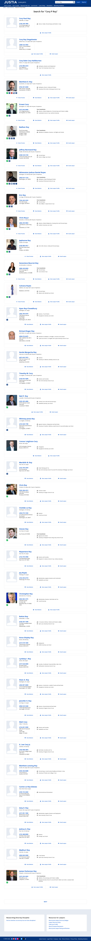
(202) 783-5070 (23, 314)
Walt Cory (23, 722)
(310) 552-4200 (23, 379)
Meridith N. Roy (25, 462)
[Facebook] (16, 939)
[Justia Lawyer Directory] (10, 2)
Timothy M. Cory (26, 373)
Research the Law (25, 5)
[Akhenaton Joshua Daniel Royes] (11, 176)
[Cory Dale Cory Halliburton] (11, 64)
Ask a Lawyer (16, 5)
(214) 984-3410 (23, 66)
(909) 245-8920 (23, 268)
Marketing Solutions (59, 5)
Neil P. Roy (23, 396)
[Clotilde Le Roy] (11, 512)
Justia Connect (42, 939)
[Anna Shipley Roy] (11, 641)
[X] (23, 939)
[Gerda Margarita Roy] (11, 356)
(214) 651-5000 (23, 727)
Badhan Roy (24, 127)
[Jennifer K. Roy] (11, 705)
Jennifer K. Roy (25, 701)
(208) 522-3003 (23, 45)
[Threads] (19, 939)
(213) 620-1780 (23, 424)
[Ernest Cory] (11, 108)
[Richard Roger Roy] (11, 335)
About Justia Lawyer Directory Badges (58, 920)
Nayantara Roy (25, 551)
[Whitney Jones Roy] (11, 423)
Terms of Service (66, 939)
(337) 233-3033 (23, 876)
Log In (78, 2)
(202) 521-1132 (23, 178)
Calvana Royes (25, 286)
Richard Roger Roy (26, 331)
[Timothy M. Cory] (11, 377)
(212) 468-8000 (23, 834)
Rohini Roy (23, 616)
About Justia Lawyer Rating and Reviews (59, 928)
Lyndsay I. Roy (25, 659)
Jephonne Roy (25, 240)
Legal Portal (50, 939)
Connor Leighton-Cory (28, 441)
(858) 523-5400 (23, 706)
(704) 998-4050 (23, 750)
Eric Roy (22, 195)
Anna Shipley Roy (26, 637)
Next (45, 901)
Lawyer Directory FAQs (55, 922)
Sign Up (84, 2)
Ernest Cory (24, 104)
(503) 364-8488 (23, 771)
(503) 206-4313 (23, 490)
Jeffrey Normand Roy (27, 150)
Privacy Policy (74, 939)
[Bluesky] (21, 939)
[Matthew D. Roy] (11, 86)
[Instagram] (17, 939)
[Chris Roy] (11, 489)
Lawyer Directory (10, 7)
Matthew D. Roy (25, 82)
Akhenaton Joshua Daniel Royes (32, 172)
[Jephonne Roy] (11, 244)
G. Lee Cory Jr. (25, 744)
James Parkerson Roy (28, 871)
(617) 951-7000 (23, 813)
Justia (4, 7)
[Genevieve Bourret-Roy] (11, 267)
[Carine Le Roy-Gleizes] (11, 791)
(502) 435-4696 (23, 401)
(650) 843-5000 (23, 855)
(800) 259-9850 (23, 223)
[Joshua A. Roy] (11, 833)
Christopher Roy (26, 594)
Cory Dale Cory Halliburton (30, 60)
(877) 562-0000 (23, 110)
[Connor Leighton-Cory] (11, 445)
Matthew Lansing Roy (28, 766)
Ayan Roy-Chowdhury (28, 308)
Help (60, 939)
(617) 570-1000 (23, 643)
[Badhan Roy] (11, 131)
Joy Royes (23, 573)
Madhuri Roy (24, 850)
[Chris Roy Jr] (11, 222)
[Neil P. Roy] (11, 400)
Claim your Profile (53, 924)
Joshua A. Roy (24, 829)
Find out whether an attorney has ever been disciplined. (21, 920)
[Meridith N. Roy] (11, 466)
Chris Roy (23, 485)
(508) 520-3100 (23, 155)
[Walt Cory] (11, 726)
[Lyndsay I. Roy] (11, 663)
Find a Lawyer (7, 5)
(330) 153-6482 (23, 792)
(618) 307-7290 (23, 622)
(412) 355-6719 (23, 578)
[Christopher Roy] (11, 598)
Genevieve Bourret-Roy (28, 263)
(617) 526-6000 (23, 664)
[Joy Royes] (11, 577)
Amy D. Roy (23, 808)
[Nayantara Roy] (11, 555)
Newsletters (50, 5)
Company (55, 939)
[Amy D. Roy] (11, 812)
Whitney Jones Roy (27, 419)
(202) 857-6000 (23, 685)
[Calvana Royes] (11, 290)
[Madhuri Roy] (11, 854)
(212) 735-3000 (23, 557)
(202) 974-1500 (23, 513)
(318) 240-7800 (23, 24)
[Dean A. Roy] (11, 684)
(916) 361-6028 (23, 87)
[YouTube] (14, 939)
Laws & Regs (42, 5)
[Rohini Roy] (11, 620)
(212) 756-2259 (23, 468)
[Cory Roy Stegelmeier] (11, 43)
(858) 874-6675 (23, 336)
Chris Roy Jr (24, 218)
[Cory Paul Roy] (11, 22)
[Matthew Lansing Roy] (11, 770)
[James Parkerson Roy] (11, 875)
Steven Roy (23, 529)
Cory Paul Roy (25, 18)
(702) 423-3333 (23, 200)
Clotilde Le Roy (25, 508)
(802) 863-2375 (23, 599)
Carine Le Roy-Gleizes (28, 787)
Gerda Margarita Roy (27, 352)
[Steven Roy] (11, 533)
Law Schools (34, 5)
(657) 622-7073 (23, 357)
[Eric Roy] (11, 199)
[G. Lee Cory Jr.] (11, 748)
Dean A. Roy (24, 680)
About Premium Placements (56, 926)
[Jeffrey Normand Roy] (11, 154)
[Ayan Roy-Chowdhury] (11, 312)
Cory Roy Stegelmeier (28, 39)
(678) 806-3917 (23, 246)
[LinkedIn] (12, 939)
